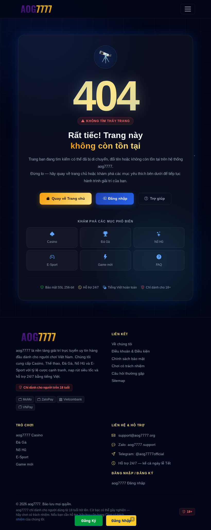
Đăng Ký (88, 520)
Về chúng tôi (122, 344)
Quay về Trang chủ (68, 198)
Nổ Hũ (21, 450)
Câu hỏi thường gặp (128, 373)
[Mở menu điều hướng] (188, 9)
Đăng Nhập (121, 520)
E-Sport (22, 457)
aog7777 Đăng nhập (128, 483)
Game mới (24, 464)
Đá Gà (21, 442)
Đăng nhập (117, 198)
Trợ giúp (157, 198)
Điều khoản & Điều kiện (131, 351)
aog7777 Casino (29, 435)
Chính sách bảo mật (128, 359)
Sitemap (118, 381)
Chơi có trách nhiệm (128, 366)
